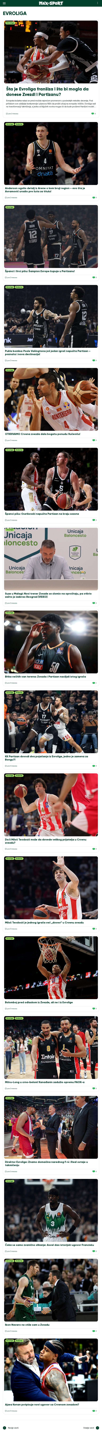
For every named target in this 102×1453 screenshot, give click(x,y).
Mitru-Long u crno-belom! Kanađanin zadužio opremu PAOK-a (44, 1082)
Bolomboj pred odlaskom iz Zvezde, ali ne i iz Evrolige (39, 1002)
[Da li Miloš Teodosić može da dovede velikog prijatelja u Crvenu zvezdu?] (51, 804)
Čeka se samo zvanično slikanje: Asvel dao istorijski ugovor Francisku (49, 1245)
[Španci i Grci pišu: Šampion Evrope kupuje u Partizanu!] (51, 236)
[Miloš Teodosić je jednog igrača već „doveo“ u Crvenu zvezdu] (51, 887)
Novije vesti (13, 1428)
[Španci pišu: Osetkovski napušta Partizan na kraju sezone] (51, 479)
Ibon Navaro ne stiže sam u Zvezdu (27, 1324)
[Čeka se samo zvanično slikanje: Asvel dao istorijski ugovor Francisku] (51, 1210)
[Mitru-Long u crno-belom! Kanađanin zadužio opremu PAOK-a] (51, 1047)
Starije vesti (88, 1428)
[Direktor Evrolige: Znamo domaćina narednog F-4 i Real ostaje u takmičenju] (51, 1127)
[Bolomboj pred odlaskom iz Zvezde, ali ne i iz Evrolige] (51, 967)
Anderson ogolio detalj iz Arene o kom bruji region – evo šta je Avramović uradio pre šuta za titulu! (45, 190)
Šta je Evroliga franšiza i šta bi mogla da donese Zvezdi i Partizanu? (47, 91)
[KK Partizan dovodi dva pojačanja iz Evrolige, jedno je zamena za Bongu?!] (51, 721)
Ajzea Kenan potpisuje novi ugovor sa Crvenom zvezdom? (42, 1404)
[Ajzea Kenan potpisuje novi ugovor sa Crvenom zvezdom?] (51, 1370)
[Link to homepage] (51, 3)
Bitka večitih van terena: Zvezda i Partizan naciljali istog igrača (45, 676)
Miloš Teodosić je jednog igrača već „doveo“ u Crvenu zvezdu (44, 922)
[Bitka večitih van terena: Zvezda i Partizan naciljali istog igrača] (51, 642)
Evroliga (10, 23)
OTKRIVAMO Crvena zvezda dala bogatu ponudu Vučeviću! (42, 434)
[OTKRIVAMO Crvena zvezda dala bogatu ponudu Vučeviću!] (51, 399)
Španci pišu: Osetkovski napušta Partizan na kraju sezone (42, 513)
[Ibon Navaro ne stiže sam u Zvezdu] (51, 1290)
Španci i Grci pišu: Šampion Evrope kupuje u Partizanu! (40, 271)
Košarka (19, 124)
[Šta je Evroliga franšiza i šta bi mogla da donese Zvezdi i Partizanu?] (51, 52)
